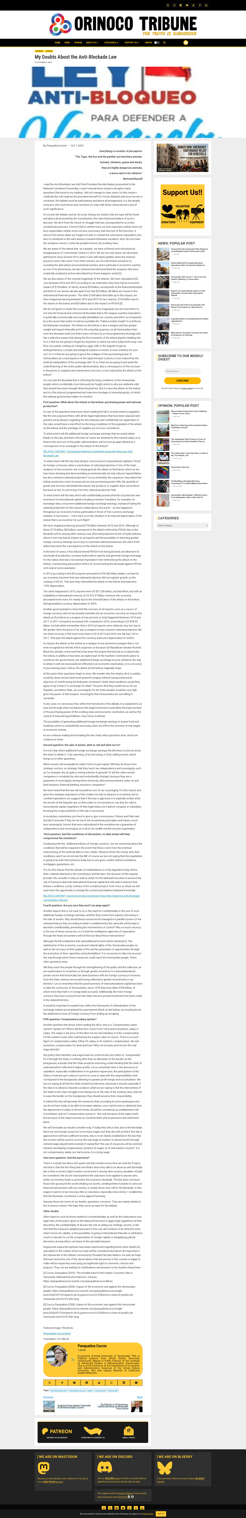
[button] (164, 43)
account (53, 1482)
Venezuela (113, 1390)
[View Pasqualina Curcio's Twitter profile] (72, 1359)
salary (90, 1390)
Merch (148, 42)
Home (57, 42)
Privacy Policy (147, 1514)
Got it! (161, 1514)
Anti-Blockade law (59, 1390)
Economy (39, 51)
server (112, 1478)
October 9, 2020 (44, 62)
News (67, 42)
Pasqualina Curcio (77, 1390)
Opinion (78, 42)
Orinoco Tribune (125, 1493)
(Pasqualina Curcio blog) (57, 1333)
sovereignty (100, 1390)
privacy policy (187, 388)
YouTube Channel (181, 42)
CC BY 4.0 (122, 1497)
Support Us (131, 42)
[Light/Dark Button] (157, 42)
